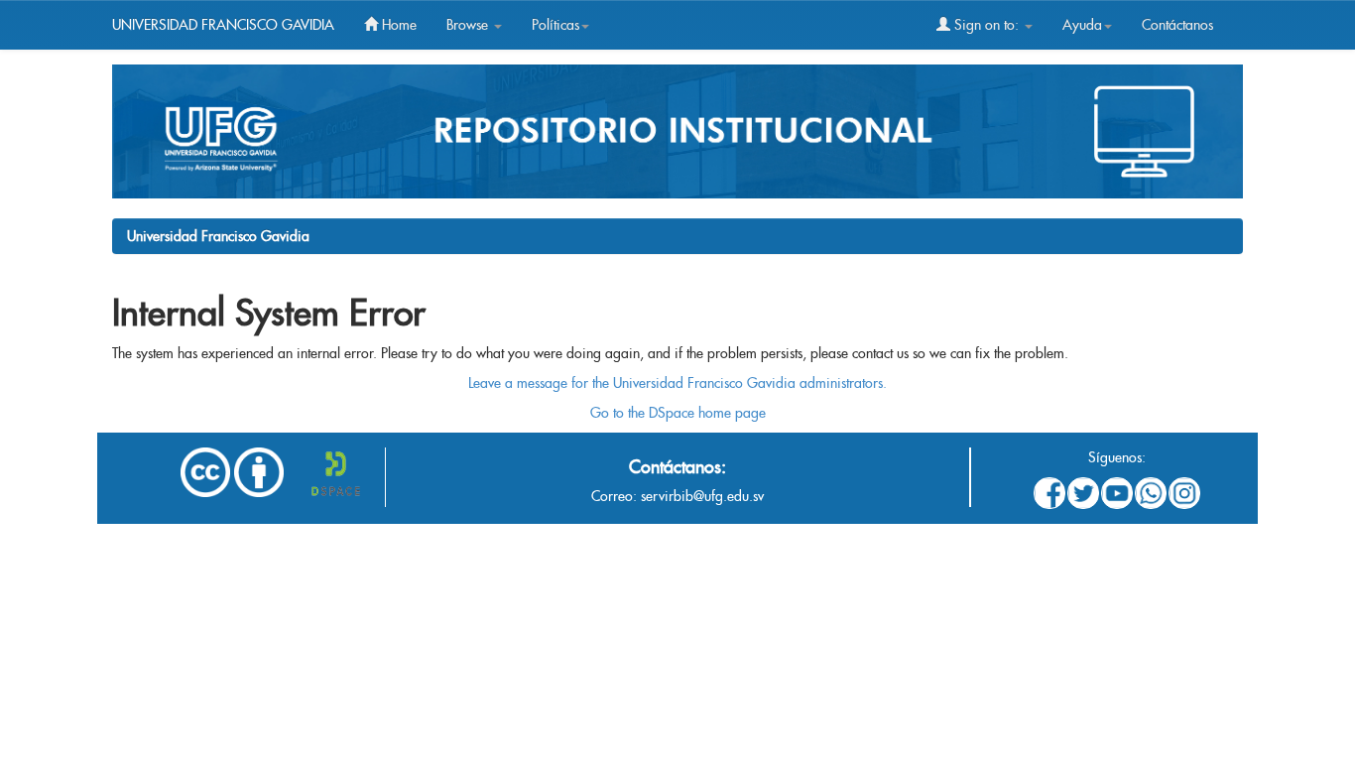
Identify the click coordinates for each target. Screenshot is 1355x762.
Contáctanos (1177, 25)
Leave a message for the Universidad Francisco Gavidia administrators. (677, 383)
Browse (469, 25)
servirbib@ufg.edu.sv (702, 496)
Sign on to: (986, 25)
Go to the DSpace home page (678, 413)
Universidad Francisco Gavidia (218, 236)
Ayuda (1082, 25)
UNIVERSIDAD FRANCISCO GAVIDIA (223, 25)
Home (397, 25)
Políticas (555, 25)
